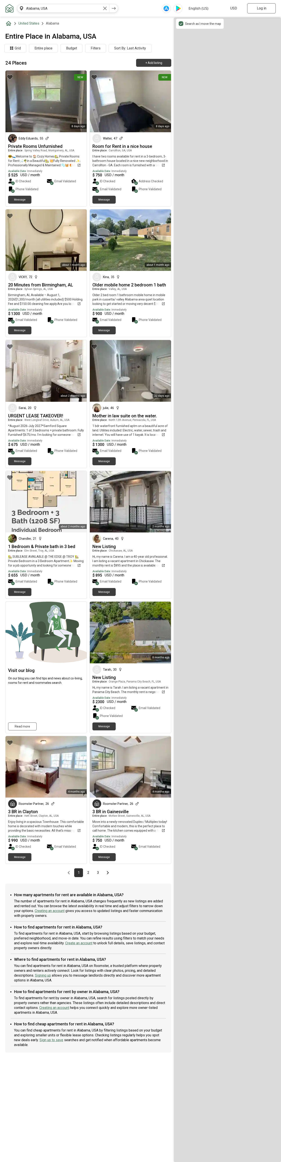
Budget (71, 48)
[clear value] (105, 8)
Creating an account (50, 911)
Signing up (43, 975)
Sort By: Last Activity (130, 48)
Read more (22, 726)
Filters (96, 48)
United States (28, 23)
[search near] (21, 8)
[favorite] (9, 77)
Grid (18, 48)
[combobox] (63, 8)
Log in (261, 8)
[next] (113, 8)
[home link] (9, 8)
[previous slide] (13, 101)
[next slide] (78, 101)
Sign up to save (51, 1040)
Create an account (78, 943)
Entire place (43, 48)
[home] (9, 23)
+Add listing (153, 63)
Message (19, 199)
